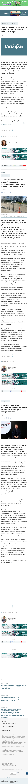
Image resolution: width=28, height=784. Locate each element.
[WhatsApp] (6, 193)
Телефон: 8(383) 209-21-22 (9, 723)
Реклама (4, 721)
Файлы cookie (4, 757)
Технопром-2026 (13, 8)
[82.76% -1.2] (13, 12)
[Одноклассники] (4, 193)
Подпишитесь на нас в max (9, 136)
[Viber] (8, 193)
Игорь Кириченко (12, 368)
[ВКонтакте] (2, 193)
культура (14, 23)
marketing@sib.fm (6, 730)
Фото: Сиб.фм (4, 214)
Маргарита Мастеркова (13, 142)
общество (5, 23)
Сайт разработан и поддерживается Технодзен (12, 769)
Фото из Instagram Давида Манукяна (8, 56)
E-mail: (8, 726)
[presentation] (0, 8)
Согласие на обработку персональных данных (11, 756)
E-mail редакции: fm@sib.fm (7, 764)
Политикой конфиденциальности (7, 782)
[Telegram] (10, 192)
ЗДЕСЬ (12, 562)
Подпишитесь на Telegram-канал (15, 58)
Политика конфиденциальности (8, 754)
